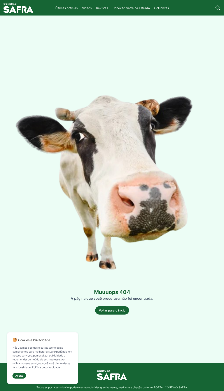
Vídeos (87, 8)
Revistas (102, 8)
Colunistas (161, 8)
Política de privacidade (46, 367)
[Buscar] (217, 7)
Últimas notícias (66, 8)
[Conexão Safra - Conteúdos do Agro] (18, 8)
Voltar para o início (112, 310)
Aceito (19, 375)
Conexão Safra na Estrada (131, 8)
